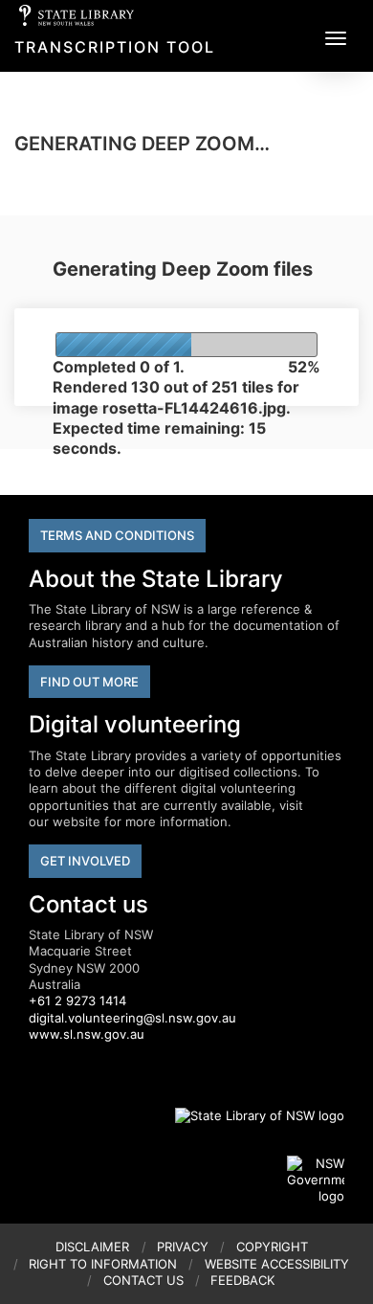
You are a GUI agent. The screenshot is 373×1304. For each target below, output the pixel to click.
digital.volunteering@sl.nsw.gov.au (132, 1017)
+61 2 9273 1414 (77, 1000)
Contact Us (143, 1280)
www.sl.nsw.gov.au (86, 1034)
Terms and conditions (117, 535)
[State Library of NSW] (248, 1116)
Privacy (182, 1246)
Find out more (89, 681)
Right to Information (103, 1263)
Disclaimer (92, 1246)
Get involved (85, 860)
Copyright (272, 1246)
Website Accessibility (277, 1263)
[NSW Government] (315, 1180)
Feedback (242, 1280)
